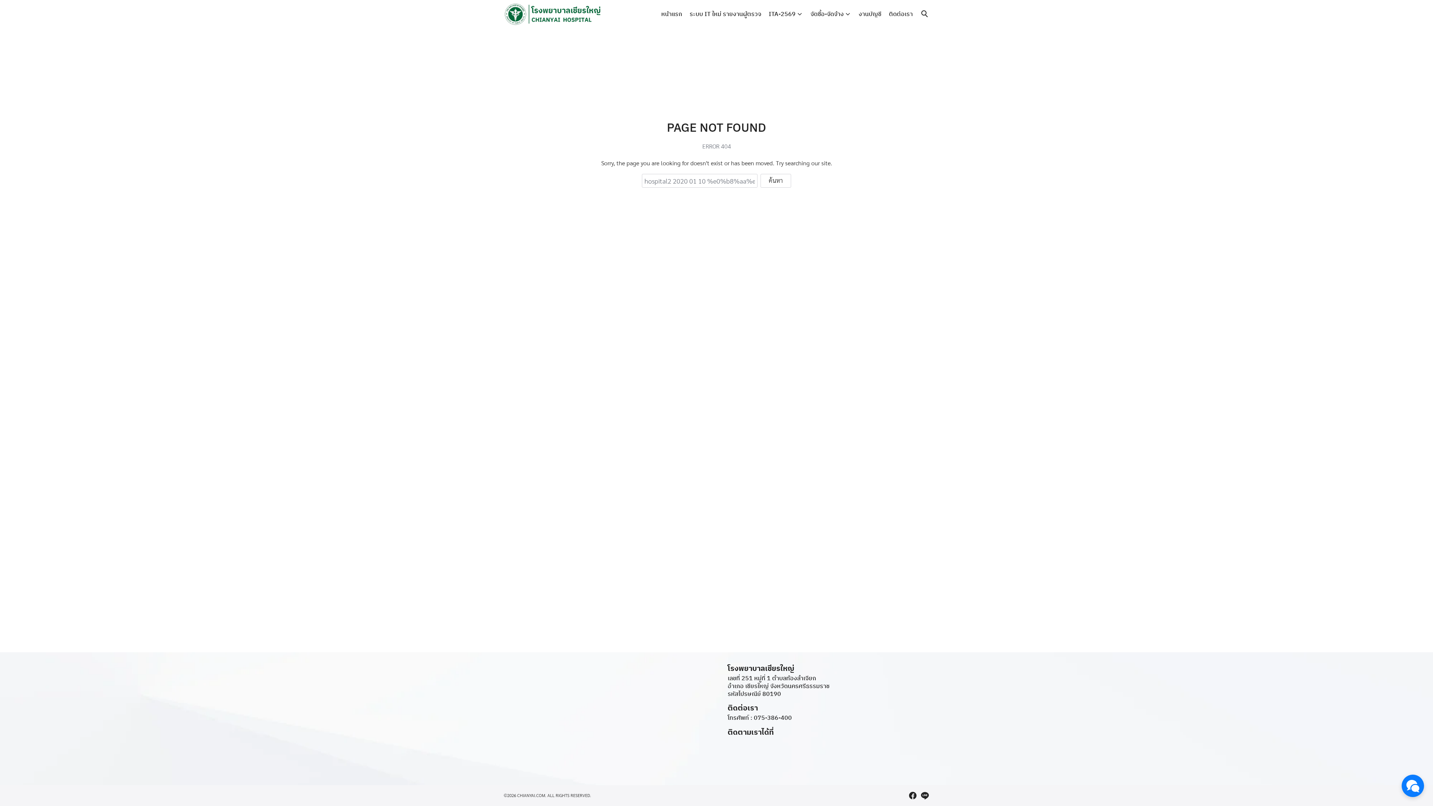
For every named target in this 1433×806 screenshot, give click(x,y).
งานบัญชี (870, 14)
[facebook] (912, 795)
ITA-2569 (782, 14)
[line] (924, 795)
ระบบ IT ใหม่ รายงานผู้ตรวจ (725, 14)
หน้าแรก (671, 14)
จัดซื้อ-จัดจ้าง (827, 14)
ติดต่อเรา (901, 14)
